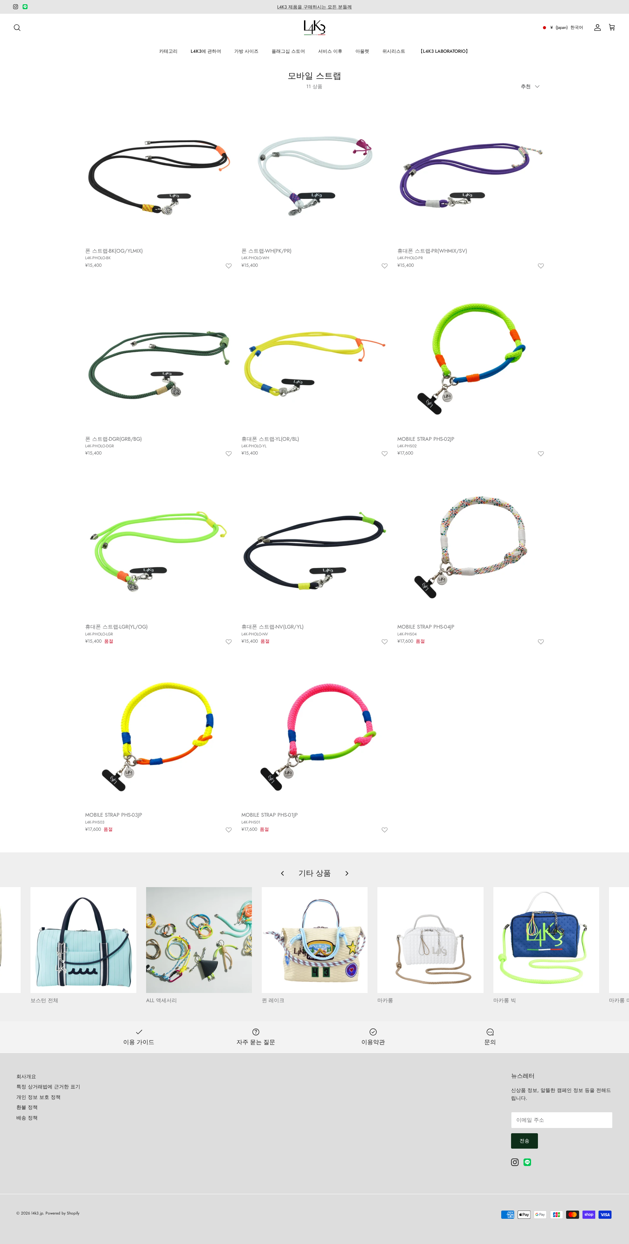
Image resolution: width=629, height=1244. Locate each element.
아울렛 (362, 51)
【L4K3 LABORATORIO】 (444, 51)
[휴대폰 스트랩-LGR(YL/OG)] (158, 546)
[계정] (596, 27)
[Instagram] (15, 6)
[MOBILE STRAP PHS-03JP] (158, 734)
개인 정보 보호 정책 (38, 1097)
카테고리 (168, 51)
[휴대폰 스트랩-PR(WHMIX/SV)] (470, 170)
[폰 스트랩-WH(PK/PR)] (314, 170)
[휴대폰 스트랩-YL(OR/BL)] (314, 358)
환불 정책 (27, 1107)
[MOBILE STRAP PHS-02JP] (470, 358)
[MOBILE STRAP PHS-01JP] (314, 734)
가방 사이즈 (246, 51)
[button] (229, 266)
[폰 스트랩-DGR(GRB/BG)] (158, 358)
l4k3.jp (37, 1213)
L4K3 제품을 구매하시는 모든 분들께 (314, 7)
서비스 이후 (330, 51)
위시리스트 (393, 51)
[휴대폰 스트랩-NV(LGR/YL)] (314, 546)
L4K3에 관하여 (206, 51)
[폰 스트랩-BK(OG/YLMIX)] (158, 170)
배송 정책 (27, 1117)
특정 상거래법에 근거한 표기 (48, 1086)
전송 (524, 1140)
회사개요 (26, 1076)
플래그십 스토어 (288, 51)
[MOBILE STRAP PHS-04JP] (470, 546)
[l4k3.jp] (314, 27)
